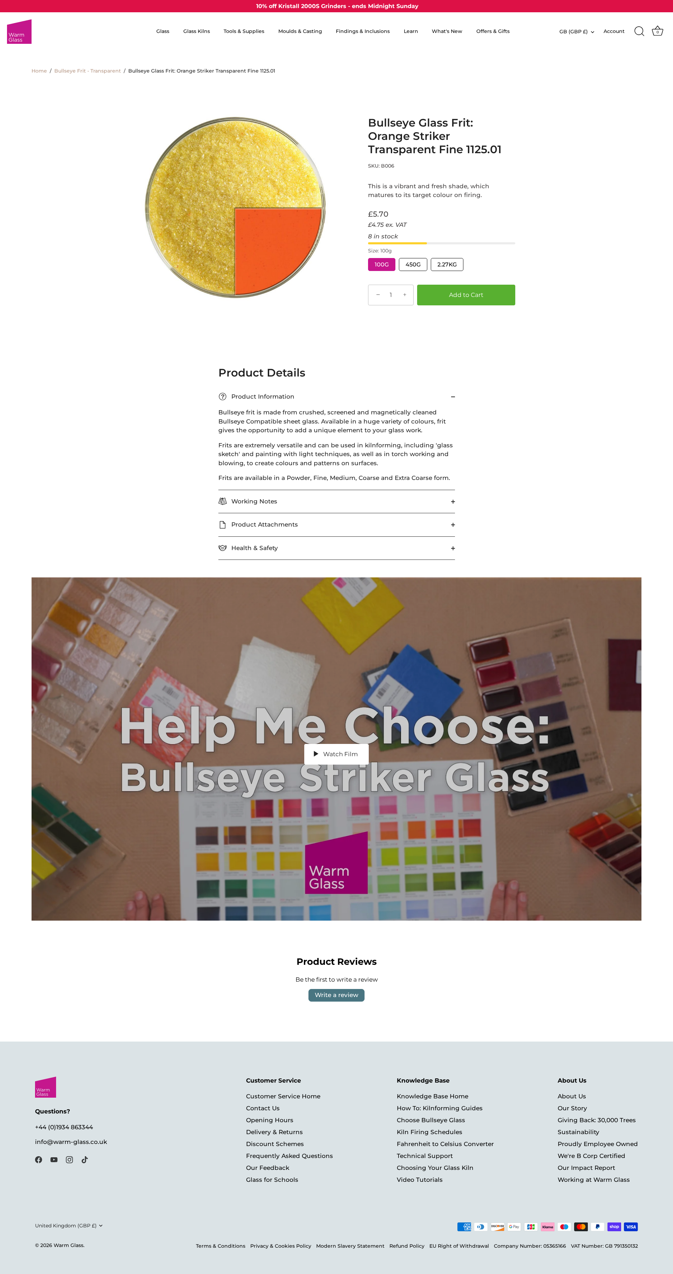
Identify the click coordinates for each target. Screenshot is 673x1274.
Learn (411, 31)
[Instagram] (69, 1159)
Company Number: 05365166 (530, 1246)
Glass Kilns (196, 31)
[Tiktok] (84, 1159)
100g (382, 264)
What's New (447, 31)
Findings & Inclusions (363, 31)
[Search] (639, 31)
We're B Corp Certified (591, 1155)
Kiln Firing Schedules (429, 1132)
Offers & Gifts (493, 31)
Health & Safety (254, 547)
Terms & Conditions (220, 1246)
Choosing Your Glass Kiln (435, 1167)
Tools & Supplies (244, 31)
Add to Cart (466, 294)
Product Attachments (264, 524)
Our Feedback (267, 1167)
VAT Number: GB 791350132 (604, 1246)
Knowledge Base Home (432, 1096)
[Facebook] (38, 1159)
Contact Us (263, 1108)
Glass (162, 31)
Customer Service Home (283, 1096)
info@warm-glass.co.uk (71, 1141)
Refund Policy (406, 1246)
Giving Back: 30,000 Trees (597, 1120)
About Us (572, 1096)
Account (614, 31)
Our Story (572, 1108)
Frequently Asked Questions (289, 1155)
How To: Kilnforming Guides (440, 1108)
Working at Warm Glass (594, 1179)
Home (39, 71)
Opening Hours (269, 1120)
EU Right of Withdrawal (459, 1246)
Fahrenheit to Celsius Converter (445, 1143)
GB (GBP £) (573, 31)
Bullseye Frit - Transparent (87, 71)
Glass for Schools (272, 1179)
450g (413, 264)
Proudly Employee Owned (598, 1143)
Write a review (336, 994)
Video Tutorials (420, 1179)
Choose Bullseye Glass (431, 1120)
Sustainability (578, 1132)
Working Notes (253, 501)
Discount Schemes (275, 1143)
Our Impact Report (586, 1167)
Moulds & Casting (300, 31)
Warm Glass (68, 1245)
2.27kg (447, 264)
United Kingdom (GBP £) (66, 1225)
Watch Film (340, 754)
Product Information (257, 396)
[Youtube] (53, 1159)
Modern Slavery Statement (350, 1246)
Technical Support (425, 1155)
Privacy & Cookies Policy (280, 1246)
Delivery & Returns (274, 1132)
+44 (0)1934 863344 (64, 1126)
